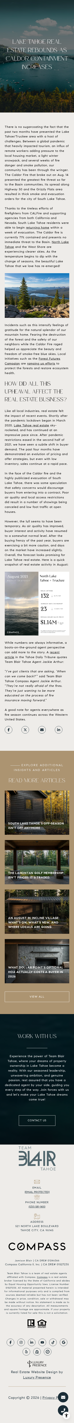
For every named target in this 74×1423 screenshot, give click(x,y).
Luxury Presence (37, 1377)
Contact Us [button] (37, 1120)
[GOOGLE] (63, 1342)
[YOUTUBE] (42, 1342)
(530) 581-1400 (37, 1206)
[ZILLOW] (37, 1351)
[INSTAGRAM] (21, 1342)
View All (37, 996)
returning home (37, 227)
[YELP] (26, 1351)
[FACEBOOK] (10, 1342)
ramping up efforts (41, 363)
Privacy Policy (54, 1398)
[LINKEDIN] (31, 1342)
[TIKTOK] (53, 1342)
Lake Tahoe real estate (31, 425)
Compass (42, 1277)
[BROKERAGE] (47, 1351)
